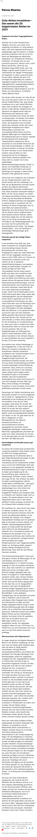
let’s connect (21, 826)
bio (3, 826)
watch (8, 826)
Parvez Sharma (11, 9)
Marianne (25, 833)
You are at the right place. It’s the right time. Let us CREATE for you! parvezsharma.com (17, 823)
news (13, 828)
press (14, 826)
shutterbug (5, 828)
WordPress (14, 833)
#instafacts (20, 828)
